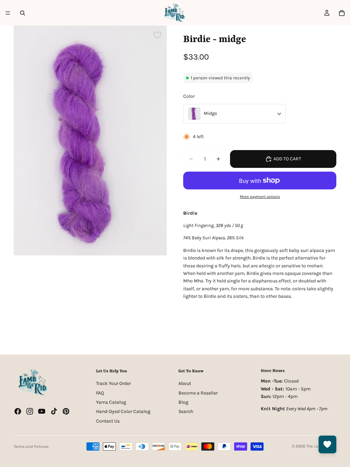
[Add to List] (157, 35)
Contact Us (108, 421)
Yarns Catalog (111, 402)
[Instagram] (30, 411)
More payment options (260, 196)
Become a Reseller (198, 393)
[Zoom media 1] (90, 140)
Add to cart (287, 159)
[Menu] (8, 13)
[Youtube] (42, 411)
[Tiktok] (54, 411)
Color (189, 96)
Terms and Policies (31, 446)
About (184, 383)
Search (185, 411)
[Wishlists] (327, 444)
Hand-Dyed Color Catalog (123, 411)
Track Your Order (113, 383)
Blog (183, 402)
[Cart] (341, 13)
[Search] (22, 13)
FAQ (100, 393)
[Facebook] (18, 411)
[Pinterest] (66, 411)
